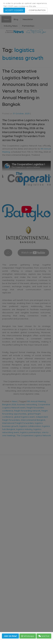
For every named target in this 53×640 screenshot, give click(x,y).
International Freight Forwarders (18, 423)
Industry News (11, 25)
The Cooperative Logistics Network (33, 435)
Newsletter (28, 19)
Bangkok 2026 (9, 404)
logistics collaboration (30, 426)
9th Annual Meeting (36, 401)
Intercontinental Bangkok (33, 420)
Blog (16, 19)
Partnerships (28, 25)
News (6, 19)
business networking (27, 404)
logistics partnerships (30, 432)
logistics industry (24, 429)
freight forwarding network (27, 410)
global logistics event (24, 417)
